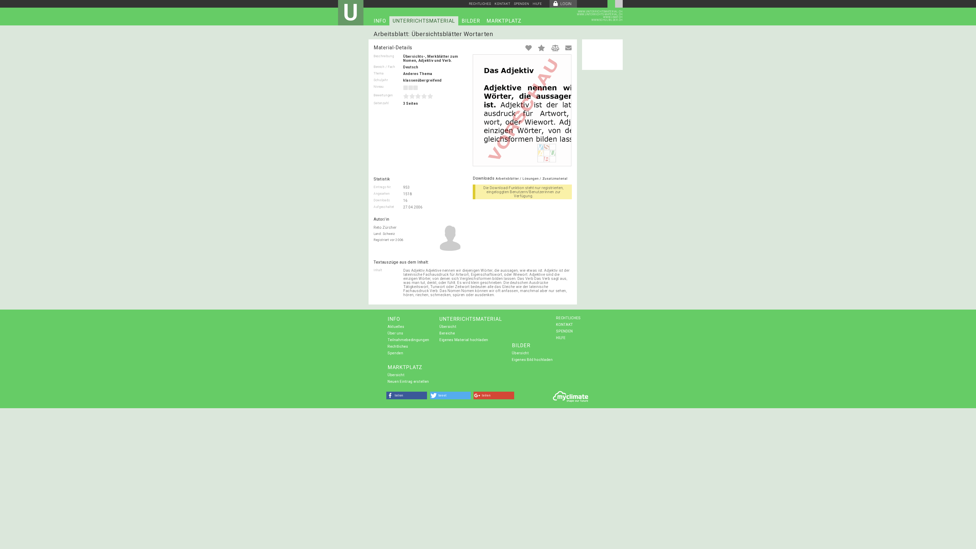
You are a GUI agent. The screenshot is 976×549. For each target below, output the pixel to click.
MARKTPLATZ (503, 21)
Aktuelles (396, 327)
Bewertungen (383, 95)
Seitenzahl (381, 103)
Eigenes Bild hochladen (532, 360)
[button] (406, 395)
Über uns (395, 333)
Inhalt (378, 270)
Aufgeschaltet (384, 207)
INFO (380, 21)
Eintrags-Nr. (382, 187)
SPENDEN (521, 4)
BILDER (471, 21)
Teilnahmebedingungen (408, 340)
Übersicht (447, 327)
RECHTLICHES (480, 4)
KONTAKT (502, 4)
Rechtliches (398, 346)
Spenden (395, 353)
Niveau (379, 86)
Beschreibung (384, 56)
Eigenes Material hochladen (463, 340)
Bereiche (447, 333)
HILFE (537, 4)
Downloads (382, 200)
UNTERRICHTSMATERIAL (424, 21)
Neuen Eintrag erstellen (408, 381)
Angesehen (382, 193)
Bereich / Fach (384, 67)
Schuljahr (381, 80)
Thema (379, 73)
